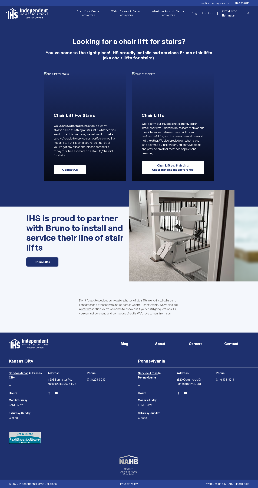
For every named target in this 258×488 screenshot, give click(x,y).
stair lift (86, 309)
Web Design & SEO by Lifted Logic (227, 484)
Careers (196, 343)
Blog (194, 13)
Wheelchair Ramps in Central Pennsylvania (168, 13)
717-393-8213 (242, 3)
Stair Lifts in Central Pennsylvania (88, 13)
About (160, 343)
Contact (231, 343)
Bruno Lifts (42, 262)
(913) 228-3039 (96, 379)
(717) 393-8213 (225, 379)
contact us (119, 313)
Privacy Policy (129, 484)
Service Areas (18, 373)
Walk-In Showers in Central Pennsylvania (126, 13)
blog (116, 300)
